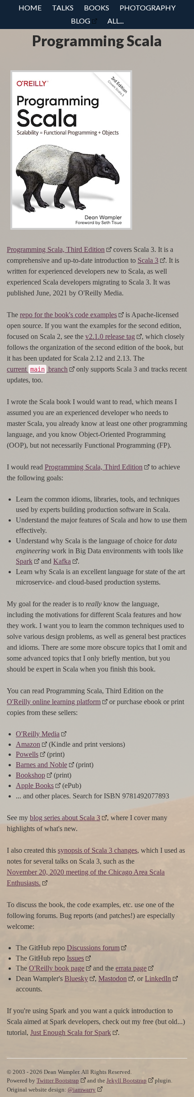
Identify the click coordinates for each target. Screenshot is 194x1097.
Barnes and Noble (41, 764)
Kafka (62, 561)
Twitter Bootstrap (58, 1080)
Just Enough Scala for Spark (70, 1032)
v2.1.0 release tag (110, 336)
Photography (148, 7)
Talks (63, 7)
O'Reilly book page (56, 968)
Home (30, 7)
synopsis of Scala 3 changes (97, 850)
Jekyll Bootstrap (126, 1080)
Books (96, 7)
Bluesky (76, 978)
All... (115, 20)
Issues (75, 958)
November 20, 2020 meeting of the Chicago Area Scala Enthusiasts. (86, 877)
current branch (37, 369)
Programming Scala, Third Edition (56, 249)
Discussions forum (93, 948)
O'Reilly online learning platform (54, 702)
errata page (131, 968)
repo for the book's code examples (68, 315)
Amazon (28, 744)
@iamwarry (82, 1089)
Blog (80, 20)
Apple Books (35, 785)
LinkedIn (158, 978)
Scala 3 (148, 260)
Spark (24, 561)
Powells (27, 754)
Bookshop (30, 775)
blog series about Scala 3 (65, 818)
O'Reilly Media (38, 734)
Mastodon (112, 978)
